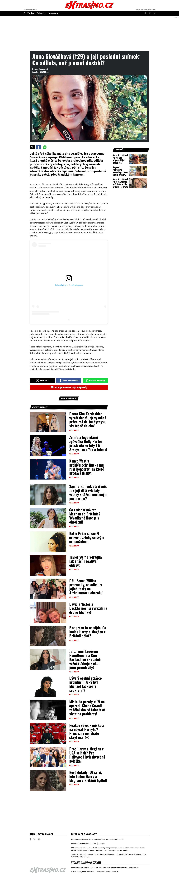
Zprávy (30, 13)
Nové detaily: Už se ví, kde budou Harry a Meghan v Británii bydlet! (88, 776)
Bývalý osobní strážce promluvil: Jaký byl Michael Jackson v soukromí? (85, 684)
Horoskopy (53, 13)
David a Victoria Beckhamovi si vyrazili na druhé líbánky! (88, 608)
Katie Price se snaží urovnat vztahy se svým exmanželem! (86, 537)
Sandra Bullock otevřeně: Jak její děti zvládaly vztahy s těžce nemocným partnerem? (88, 492)
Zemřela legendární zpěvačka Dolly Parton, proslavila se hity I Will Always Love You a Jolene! (88, 443)
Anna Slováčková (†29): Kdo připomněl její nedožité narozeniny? (120, 160)
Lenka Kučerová (40, 69)
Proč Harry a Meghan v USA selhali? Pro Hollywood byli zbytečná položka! (87, 755)
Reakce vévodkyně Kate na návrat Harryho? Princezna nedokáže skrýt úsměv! (86, 731)
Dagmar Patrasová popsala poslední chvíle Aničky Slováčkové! (120, 172)
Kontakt (101, 844)
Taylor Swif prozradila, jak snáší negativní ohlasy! (86, 561)
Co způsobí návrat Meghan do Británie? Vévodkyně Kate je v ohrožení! (84, 516)
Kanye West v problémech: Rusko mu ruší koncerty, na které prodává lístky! (86, 467)
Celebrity (41, 13)
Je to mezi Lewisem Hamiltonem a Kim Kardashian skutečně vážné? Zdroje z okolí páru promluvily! (85, 659)
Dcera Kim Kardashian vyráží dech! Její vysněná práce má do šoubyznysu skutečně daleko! (87, 420)
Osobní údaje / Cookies (88, 844)
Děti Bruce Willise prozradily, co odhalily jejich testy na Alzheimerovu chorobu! (86, 586)
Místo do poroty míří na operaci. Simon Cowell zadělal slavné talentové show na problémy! (87, 707)
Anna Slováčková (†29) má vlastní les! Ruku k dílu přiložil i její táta (120, 183)
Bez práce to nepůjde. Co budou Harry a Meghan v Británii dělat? (87, 631)
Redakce (74, 844)
